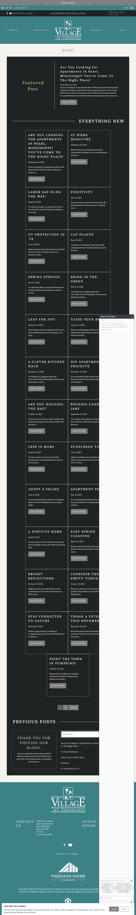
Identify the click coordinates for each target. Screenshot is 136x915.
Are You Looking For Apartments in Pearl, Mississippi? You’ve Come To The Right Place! (92, 744)
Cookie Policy (60, 892)
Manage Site (33, 892)
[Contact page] (6, 8)
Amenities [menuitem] (13, 30)
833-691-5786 (116, 13)
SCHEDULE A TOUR (23, 13)
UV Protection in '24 (70, 768)
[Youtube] (10, 13)
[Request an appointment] (10, 8)
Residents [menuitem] (96, 30)
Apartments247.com (46, 889)
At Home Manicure (69, 751)
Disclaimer (23, 892)
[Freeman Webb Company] (68, 871)
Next (73, 707)
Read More (68, 102)
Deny (124, 909)
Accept (113, 909)
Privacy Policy (88, 892)
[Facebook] (7, 13)
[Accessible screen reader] (2, 8)
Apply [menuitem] (123, 30)
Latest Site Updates (73, 892)
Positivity (65, 763)
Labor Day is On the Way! (72, 757)
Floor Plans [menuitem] (40, 30)
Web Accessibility (46, 892)
